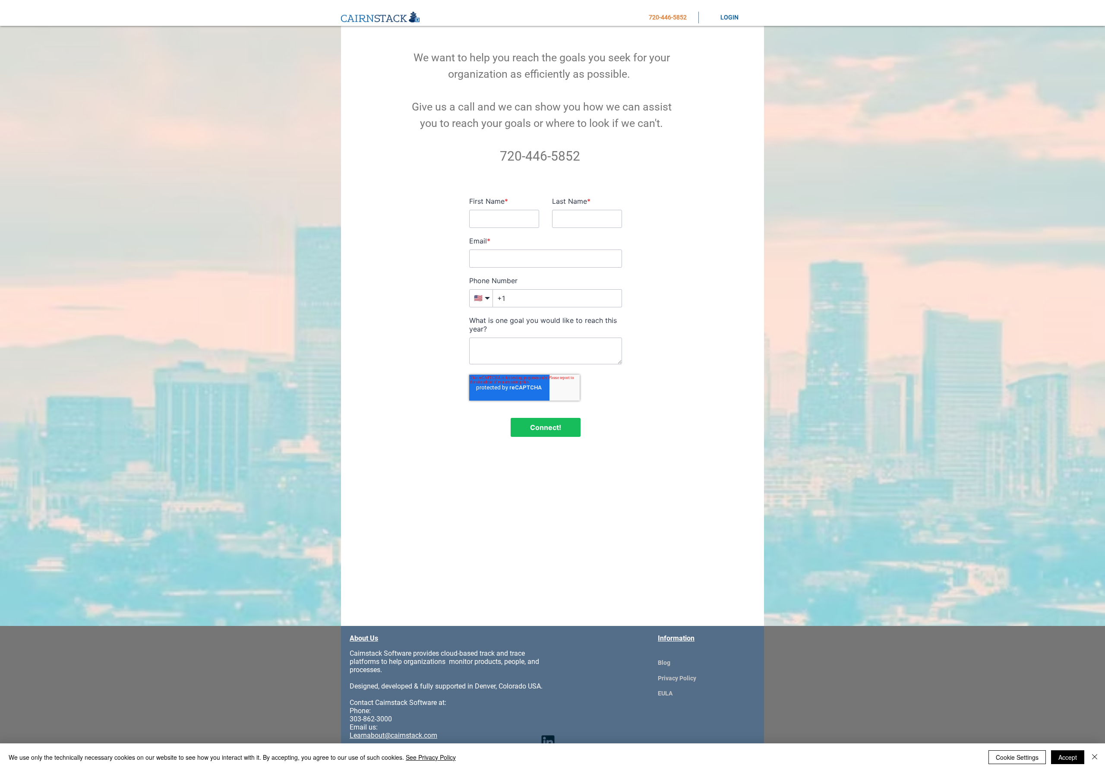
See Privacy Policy (431, 757)
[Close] (1094, 757)
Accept (1067, 757)
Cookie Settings (1017, 757)
